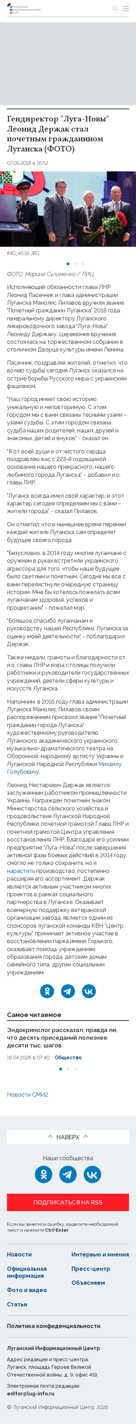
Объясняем (88, 1283)
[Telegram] (68, 991)
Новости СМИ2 (27, 1094)
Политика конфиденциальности (53, 1326)
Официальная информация (27, 1273)
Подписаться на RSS (68, 1202)
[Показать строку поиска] (115, 8)
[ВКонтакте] (89, 991)
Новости (19, 1254)
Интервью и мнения (100, 1254)
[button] (68, 263)
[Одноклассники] (47, 991)
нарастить (21, 871)
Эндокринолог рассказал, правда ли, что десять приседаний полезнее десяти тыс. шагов (62, 1037)
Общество (68, 1057)
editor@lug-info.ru (30, 1393)
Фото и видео (27, 1290)
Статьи (17, 1304)
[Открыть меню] (126, 8)
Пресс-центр (90, 1269)
